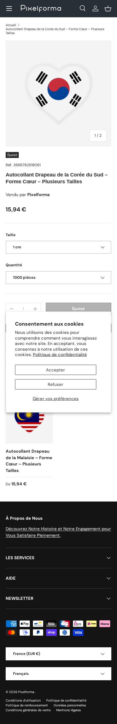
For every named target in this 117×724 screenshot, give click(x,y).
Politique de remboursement (27, 705)
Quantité (14, 265)
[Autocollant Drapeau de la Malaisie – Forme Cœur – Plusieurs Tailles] (29, 420)
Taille (11, 234)
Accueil (11, 25)
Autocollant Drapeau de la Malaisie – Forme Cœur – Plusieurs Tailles (29, 460)
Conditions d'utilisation (23, 700)
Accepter (55, 370)
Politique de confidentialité (60, 354)
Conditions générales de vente (28, 710)
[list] (58, 93)
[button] (108, 8)
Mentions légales (68, 710)
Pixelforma (26, 692)
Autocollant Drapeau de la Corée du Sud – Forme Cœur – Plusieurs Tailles (55, 31)
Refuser (55, 384)
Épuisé (78, 308)
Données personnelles (70, 705)
